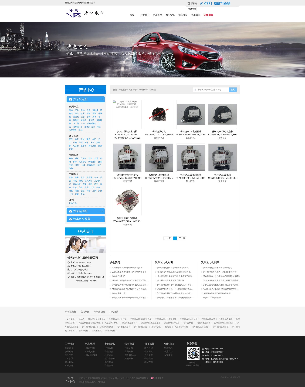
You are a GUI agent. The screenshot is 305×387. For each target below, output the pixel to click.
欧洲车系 (144, 90)
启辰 (83, 191)
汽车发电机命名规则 (200, 327)
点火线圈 (85, 311)
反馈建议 (168, 355)
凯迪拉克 (91, 165)
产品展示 (157, 15)
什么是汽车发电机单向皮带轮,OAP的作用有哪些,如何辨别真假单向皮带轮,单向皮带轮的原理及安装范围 (175, 272)
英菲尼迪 (92, 146)
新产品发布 (110, 358)
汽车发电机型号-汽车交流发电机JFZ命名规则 (175, 285)
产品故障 (109, 365)
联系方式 (148, 362)
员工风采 (69, 362)
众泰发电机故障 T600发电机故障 (217, 293)
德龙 (81, 181)
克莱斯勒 (82, 162)
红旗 (75, 187)
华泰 (81, 187)
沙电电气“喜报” (118, 276)
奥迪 (71, 110)
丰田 (94, 139)
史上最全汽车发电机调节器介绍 (170, 280)
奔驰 (83, 110)
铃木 (86, 142)
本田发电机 (83, 331)
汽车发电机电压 (111, 323)
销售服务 (182, 15)
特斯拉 (168, 327)
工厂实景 (69, 358)
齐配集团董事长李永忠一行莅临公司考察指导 (130, 298)
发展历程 (69, 351)
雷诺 (94, 113)
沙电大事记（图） (119, 293)
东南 (84, 184)
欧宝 (83, 113)
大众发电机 (70, 319)
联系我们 (195, 15)
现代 (71, 139)
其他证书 (129, 358)
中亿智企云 (235, 377)
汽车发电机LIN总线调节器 (89, 323)
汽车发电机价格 (181, 327)
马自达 (76, 146)
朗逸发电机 (110, 331)
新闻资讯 (170, 15)
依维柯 (83, 120)
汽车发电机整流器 (172, 323)
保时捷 (95, 110)
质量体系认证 (131, 355)
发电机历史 (156, 327)
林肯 (75, 162)
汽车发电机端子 (141, 327)
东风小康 (77, 184)
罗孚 (94, 117)
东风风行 (88, 181)
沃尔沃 (91, 120)
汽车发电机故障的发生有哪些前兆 (217, 268)
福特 (71, 158)
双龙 (83, 139)
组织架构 (69, 355)
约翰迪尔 (92, 162)
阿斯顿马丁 (77, 127)
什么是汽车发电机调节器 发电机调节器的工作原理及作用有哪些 (175, 276)
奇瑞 (88, 191)
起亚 (77, 139)
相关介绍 (148, 348)
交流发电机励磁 (106, 327)
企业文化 (69, 365)
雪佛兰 (83, 158)
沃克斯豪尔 (92, 123)
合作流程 (148, 358)
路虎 (77, 113)
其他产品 (73, 203)
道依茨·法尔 (90, 127)
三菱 (75, 142)
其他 (80, 130)
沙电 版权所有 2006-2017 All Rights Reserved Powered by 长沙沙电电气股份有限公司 (114, 378)
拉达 (83, 117)
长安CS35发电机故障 (212, 298)
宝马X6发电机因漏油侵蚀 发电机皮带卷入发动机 (221, 289)
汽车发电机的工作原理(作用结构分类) (173, 268)
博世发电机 (188, 323)
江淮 (92, 187)
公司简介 (69, 348)
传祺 (75, 181)
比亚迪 (89, 177)
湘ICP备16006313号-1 (88, 382)
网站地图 (101, 382)
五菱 (77, 194)
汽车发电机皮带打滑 (117, 319)
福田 (90, 184)
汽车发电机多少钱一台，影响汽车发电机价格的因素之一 (175, 289)
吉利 (86, 187)
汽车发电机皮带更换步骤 (165, 319)
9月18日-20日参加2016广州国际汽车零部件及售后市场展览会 (130, 280)
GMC (77, 165)
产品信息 (109, 351)
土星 (83, 165)
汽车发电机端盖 (89, 327)
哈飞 (96, 184)
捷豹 (88, 117)
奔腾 (77, 177)
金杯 (98, 187)
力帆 (71, 191)
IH (74, 123)
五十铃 (83, 146)
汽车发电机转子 (203, 323)
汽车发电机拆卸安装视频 (140, 319)
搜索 (232, 89)
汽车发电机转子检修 (188, 319)
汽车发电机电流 (208, 319)
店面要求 (148, 355)
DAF (83, 123)
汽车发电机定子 (123, 327)
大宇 (92, 142)
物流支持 (168, 351)
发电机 (81, 319)
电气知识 (109, 362)
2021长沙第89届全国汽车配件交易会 (127, 268)
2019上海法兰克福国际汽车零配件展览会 (129, 272)
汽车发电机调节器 (220, 327)
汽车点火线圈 (91, 355)
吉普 (96, 158)
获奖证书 (129, 348)
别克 (77, 158)
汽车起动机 (99, 311)
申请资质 (148, 351)
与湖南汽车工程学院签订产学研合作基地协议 (130, 289)
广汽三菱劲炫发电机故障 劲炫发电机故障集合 (221, 285)
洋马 (81, 142)
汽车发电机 (133, 90)
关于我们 (144, 15)
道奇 (90, 158)
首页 (132, 15)
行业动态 (109, 355)
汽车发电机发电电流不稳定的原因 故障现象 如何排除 (221, 280)
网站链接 (113, 311)
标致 (88, 113)
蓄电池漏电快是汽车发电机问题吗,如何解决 (221, 276)
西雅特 (76, 120)
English (208, 14)
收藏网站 (192, 9)
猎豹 (77, 191)
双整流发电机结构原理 (223, 323)
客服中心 (168, 348)
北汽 (83, 177)
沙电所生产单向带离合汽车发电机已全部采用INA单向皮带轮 (130, 285)
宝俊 (71, 177)
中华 (83, 194)
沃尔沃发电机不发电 (96, 319)
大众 (88, 110)
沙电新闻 (109, 348)
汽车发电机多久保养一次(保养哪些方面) (220, 272)
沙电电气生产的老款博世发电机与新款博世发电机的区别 (175, 298)
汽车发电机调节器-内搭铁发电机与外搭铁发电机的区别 (175, 293)
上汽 (94, 191)
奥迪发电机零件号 (129, 323)
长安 (96, 177)
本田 (88, 139)
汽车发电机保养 (225, 319)
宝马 (77, 110)
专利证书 (129, 351)
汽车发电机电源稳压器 (150, 323)
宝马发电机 (97, 331)
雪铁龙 (76, 117)
